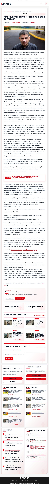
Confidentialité (26, 483)
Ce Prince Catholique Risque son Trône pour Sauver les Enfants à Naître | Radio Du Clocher (13, 467)
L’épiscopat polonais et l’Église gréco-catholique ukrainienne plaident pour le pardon (12, 451)
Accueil (5, 11)
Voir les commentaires (9, 298)
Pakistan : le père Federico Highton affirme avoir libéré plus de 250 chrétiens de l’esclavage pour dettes (14, 459)
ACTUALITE (10, 11)
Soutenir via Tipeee (36, 378)
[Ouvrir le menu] (46, 4)
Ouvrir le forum (12, 378)
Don (34, 483)
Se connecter (9, 358)
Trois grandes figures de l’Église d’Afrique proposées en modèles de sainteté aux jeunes (13, 443)
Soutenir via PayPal (36, 375)
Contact (37, 483)
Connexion (12, 381)
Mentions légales (19, 483)
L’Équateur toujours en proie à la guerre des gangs (24, 249)
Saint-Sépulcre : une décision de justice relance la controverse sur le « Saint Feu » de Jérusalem (13, 436)
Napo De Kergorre (16, 22)
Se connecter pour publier (20, 298)
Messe (31, 483)
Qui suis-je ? (12, 483)
